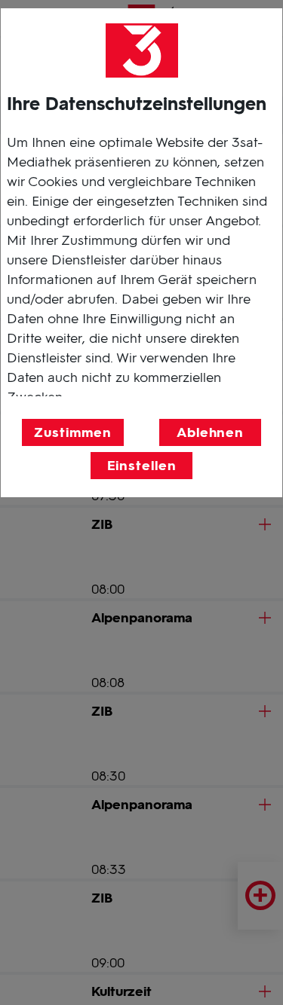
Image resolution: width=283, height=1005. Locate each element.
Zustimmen (72, 432)
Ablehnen (210, 432)
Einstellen (142, 465)
